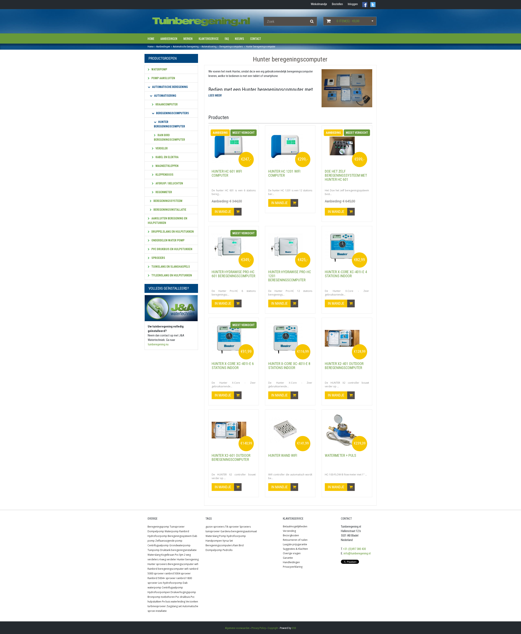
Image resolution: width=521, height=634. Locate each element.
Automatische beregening (169, 87)
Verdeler (161, 148)
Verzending (289, 531)
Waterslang (154, 554)
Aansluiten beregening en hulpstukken (167, 220)
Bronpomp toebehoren (161, 597)
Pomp (222, 536)
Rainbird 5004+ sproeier (162, 578)
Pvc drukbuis (182, 597)
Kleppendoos (164, 174)
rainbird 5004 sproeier (177, 573)
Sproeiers (158, 258)
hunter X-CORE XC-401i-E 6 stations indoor (233, 365)
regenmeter (163, 192)
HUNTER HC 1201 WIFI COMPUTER (284, 173)
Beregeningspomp (158, 526)
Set (231, 540)
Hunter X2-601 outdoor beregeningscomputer (231, 457)
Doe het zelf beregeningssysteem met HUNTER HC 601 (346, 175)
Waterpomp (159, 69)
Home (151, 38)
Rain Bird (238, 545)
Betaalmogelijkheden (295, 526)
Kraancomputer (166, 104)
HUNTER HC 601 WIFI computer (227, 173)
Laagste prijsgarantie (295, 544)
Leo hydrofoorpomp (170, 583)
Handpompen (214, 540)
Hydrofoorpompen (159, 592)
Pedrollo (228, 550)
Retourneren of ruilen (295, 540)
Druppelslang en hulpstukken (172, 231)
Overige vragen (292, 553)
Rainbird (184, 531)
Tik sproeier (232, 526)
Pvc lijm (179, 554)
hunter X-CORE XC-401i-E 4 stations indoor (346, 274)
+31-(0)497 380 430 (354, 549)
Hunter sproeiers (157, 564)
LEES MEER (215, 95)
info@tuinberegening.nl (357, 553)
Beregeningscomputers (172, 113)
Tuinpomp (154, 550)
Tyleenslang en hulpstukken (171, 275)
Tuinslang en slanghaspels (170, 266)
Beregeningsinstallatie (169, 209)
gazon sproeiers (215, 526)
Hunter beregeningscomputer (169, 124)
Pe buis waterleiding (173, 601)
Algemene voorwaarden (237, 628)
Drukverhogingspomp (183, 592)
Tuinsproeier (177, 526)
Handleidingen (291, 562)
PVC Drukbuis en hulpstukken (171, 249)
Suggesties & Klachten (295, 549)
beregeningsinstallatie (184, 550)
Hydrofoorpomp (157, 536)
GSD (294, 628)
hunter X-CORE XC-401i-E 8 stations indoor (289, 365)
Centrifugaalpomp (158, 545)
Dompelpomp (156, 531)
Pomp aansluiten (163, 78)
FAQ (227, 38)
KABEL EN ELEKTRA (166, 157)
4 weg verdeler (167, 559)
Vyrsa (225, 540)
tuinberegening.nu (158, 344)
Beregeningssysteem (167, 201)
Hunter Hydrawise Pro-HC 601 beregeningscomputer (233, 274)
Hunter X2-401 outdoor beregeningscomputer (344, 365)
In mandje (223, 211)
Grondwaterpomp (179, 545)
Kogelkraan (167, 554)
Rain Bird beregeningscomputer (169, 137)
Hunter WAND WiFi (282, 455)
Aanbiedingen (168, 38)
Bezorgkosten (291, 535)
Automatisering (164, 95)
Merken (188, 38)
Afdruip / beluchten (169, 183)
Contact (255, 38)
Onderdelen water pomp (167, 240)
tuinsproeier (213, 531)
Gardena (225, 531)
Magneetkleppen (166, 166)
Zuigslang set (174, 606)
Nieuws (239, 38)
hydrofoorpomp (236, 536)
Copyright (273, 628)
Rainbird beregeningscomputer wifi (168, 568)
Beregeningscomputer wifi (183, 564)
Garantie (288, 558)
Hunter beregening (188, 559)
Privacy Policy (258, 628)
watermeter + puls (340, 455)
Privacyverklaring (292, 566)
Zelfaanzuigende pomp (168, 540)
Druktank (165, 550)
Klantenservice (209, 38)
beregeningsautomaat (244, 531)
